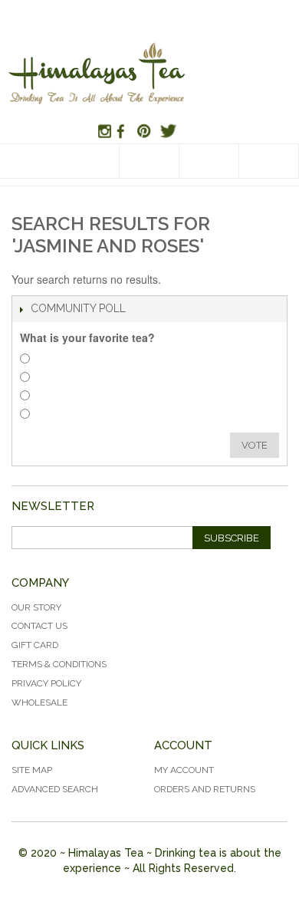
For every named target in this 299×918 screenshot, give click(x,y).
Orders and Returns (204, 789)
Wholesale (39, 702)
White (53, 398)
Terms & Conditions (59, 664)
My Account (184, 770)
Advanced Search (55, 789)
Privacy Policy (46, 683)
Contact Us (39, 625)
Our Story (36, 607)
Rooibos (58, 379)
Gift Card (35, 645)
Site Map (32, 770)
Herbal (54, 361)
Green (53, 416)
